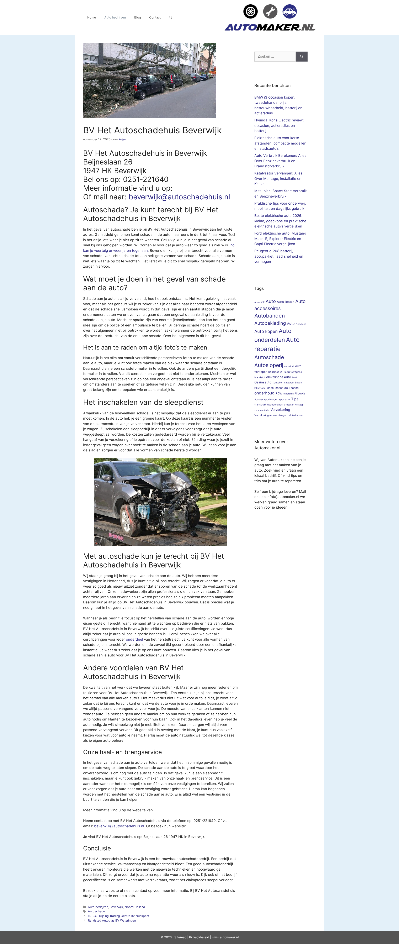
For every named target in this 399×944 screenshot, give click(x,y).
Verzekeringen (263, 415)
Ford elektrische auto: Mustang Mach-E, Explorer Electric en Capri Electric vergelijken (280, 238)
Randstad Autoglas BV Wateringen (112, 920)
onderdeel (134, 639)
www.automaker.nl (225, 937)
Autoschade (96, 911)
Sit (176, 937)
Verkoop (299, 404)
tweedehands (275, 404)
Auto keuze (296, 323)
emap (182, 937)
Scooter (258, 399)
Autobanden (269, 315)
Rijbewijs (300, 393)
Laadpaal (289, 382)
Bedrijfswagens (292, 371)
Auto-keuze (285, 302)
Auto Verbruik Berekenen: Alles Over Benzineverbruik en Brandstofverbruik (280, 160)
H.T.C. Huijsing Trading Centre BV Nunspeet (118, 916)
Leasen (294, 387)
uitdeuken (289, 404)
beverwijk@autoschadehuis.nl (179, 196)
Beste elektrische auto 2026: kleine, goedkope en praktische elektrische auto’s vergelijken (280, 221)
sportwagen (271, 399)
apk (263, 302)
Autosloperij (268, 365)
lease (270, 387)
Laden (298, 382)
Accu (257, 302)
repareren (288, 393)
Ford (294, 377)
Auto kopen (266, 331)
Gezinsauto (262, 382)
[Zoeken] (302, 57)
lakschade (260, 388)
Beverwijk (116, 907)
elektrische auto (278, 377)
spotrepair (284, 399)
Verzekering (280, 410)
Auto (271, 301)
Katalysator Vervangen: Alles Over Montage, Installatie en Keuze (278, 178)
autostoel (289, 366)
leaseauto (281, 387)
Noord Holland (135, 907)
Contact (155, 17)
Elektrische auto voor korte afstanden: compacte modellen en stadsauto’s (280, 143)
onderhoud (264, 393)
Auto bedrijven (115, 17)
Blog (137, 17)
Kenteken (277, 382)
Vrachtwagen (280, 415)
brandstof (259, 377)
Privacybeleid (199, 937)
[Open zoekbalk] (170, 17)
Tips (294, 399)
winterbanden (295, 415)
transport (260, 404)
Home (91, 17)
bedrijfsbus (275, 371)
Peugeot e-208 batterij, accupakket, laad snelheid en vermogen (278, 256)
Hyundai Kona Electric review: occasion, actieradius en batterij (279, 125)
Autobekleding (270, 323)
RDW (279, 393)
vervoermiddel (262, 410)
